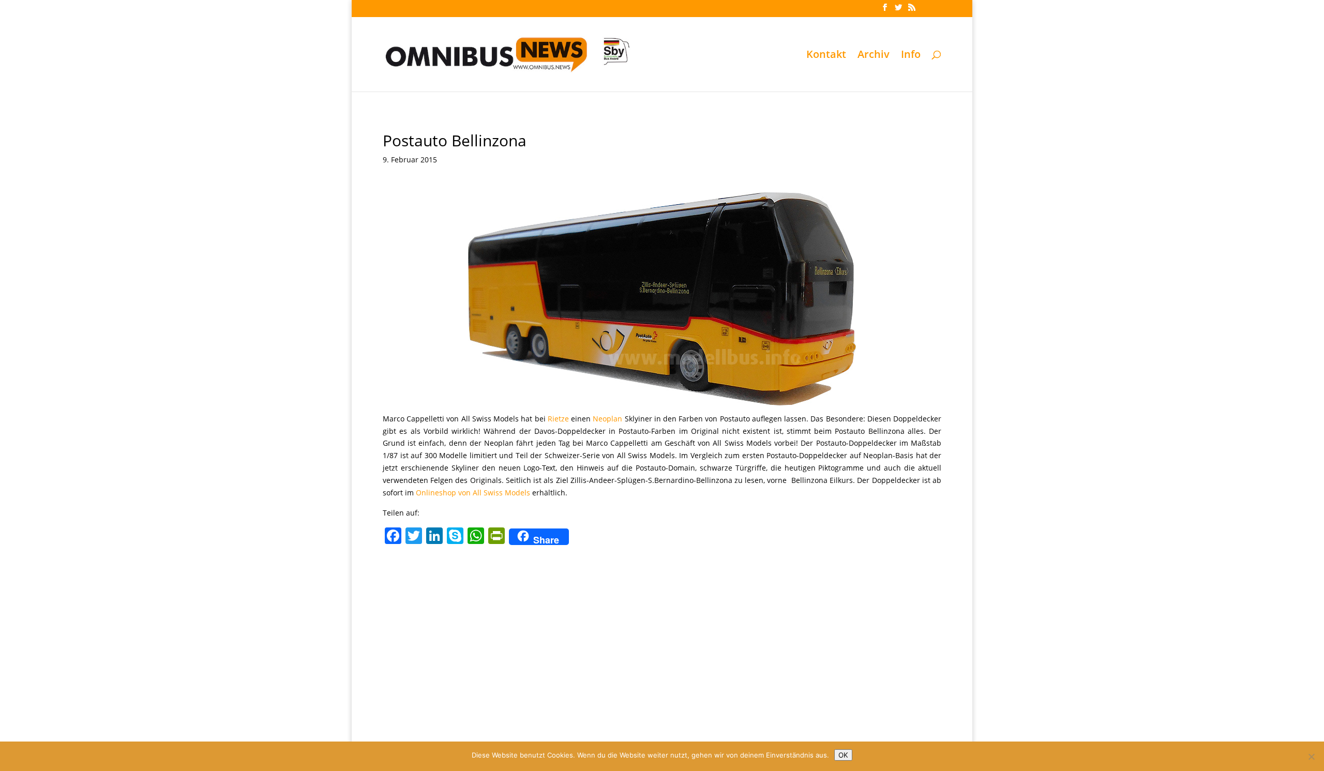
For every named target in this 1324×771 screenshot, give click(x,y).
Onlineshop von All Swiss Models (473, 492)
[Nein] (1311, 756)
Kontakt (826, 56)
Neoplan (607, 419)
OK (843, 755)
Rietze (558, 419)
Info (911, 56)
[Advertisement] (662, 626)
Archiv (873, 56)
